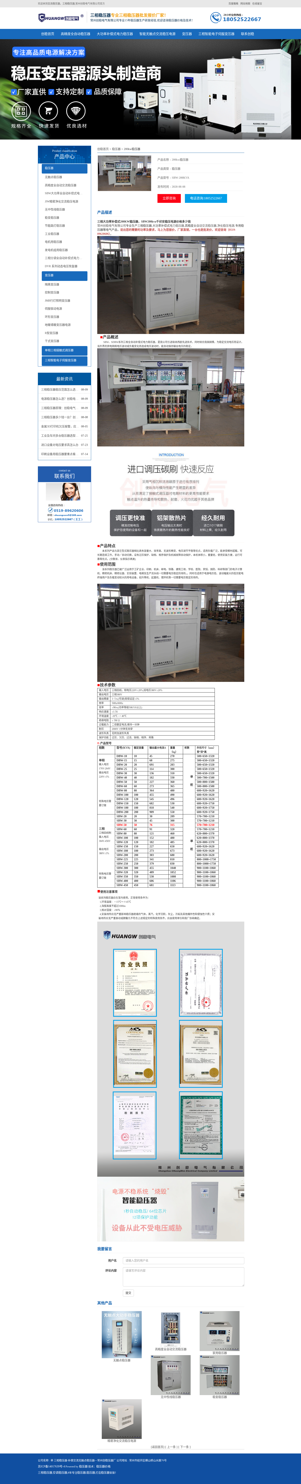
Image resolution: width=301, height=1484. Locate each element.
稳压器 (49, 168)
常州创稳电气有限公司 (111, 225)
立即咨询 (169, 198)
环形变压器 (52, 316)
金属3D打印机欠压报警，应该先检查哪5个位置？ (61, 426)
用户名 (112, 1260)
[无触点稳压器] (122, 1334)
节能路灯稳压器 (55, 225)
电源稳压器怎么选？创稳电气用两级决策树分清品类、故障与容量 (61, 398)
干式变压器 (52, 341)
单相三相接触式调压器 (59, 350)
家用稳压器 (220, 1353)
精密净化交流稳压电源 (122, 1440)
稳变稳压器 (52, 217)
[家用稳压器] (220, 1330)
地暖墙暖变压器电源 (58, 324)
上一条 (171, 1447)
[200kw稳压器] (124, 173)
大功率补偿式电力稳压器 (115, 34)
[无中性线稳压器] (171, 1374)
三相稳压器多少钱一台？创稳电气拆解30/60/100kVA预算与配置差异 (61, 417)
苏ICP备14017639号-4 (51, 1466)
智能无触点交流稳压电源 (157, 34)
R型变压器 (51, 333)
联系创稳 (247, 34)
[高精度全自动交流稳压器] (171, 1329)
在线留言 (257, 3)
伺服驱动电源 (53, 308)
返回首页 (157, 1447)
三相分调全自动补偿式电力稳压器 (66, 258)
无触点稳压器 (53, 177)
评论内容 (111, 1270)
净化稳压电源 (225, 225)
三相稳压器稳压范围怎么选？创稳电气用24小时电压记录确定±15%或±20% (61, 389)
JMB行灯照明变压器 (57, 300)
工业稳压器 (52, 233)
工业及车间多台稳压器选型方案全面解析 (61, 435)
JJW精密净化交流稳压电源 (61, 201)
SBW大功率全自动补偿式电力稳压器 (66, 193)
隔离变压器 (52, 284)
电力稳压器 (177, 225)
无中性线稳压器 (55, 209)
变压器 (187, 34)
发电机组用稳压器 (56, 250)
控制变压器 (52, 292)
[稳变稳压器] (220, 1374)
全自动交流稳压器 (205, 225)
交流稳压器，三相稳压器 (61, 3)
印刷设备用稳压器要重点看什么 (61, 454)
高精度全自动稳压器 (75, 34)
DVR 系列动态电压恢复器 (61, 266)
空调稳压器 (60, 1472)
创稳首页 (47, 34)
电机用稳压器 (53, 241)
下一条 (184, 1447)
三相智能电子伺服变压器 (216, 34)
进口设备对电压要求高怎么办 (59, 444)
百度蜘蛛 (233, 3)
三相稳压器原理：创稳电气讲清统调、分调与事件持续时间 (61, 408)
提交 (128, 1292)
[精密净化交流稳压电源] (122, 1418)
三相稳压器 (45, 1472)
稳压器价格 (103, 1466)
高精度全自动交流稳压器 (60, 185)
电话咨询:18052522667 (206, 198)
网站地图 (245, 3)
